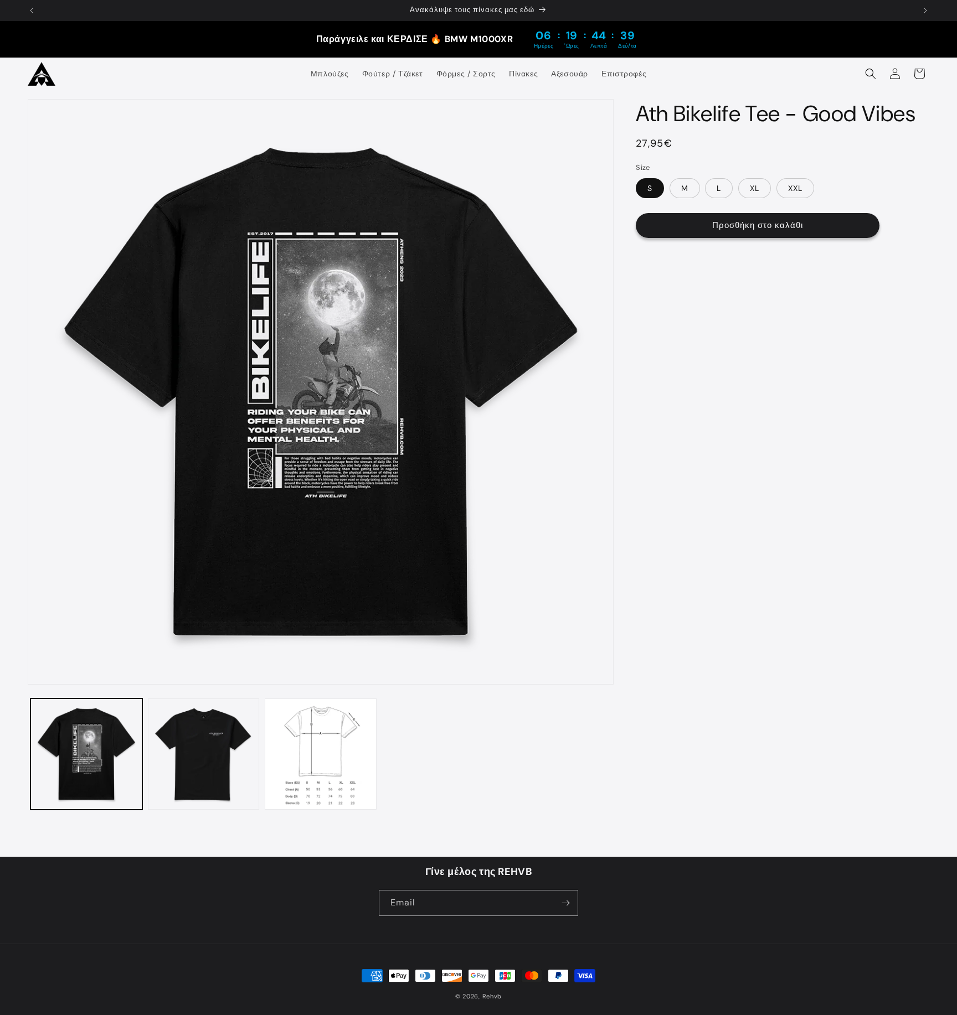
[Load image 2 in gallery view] (204, 754)
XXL (795, 188)
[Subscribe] (565, 903)
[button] (870, 73)
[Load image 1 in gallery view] (86, 754)
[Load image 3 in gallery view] (321, 754)
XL (754, 188)
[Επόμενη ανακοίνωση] (925, 10)
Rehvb (492, 996)
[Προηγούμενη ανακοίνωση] (31, 10)
